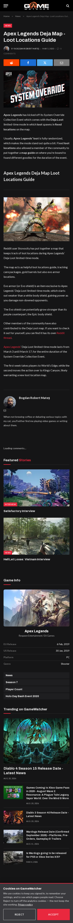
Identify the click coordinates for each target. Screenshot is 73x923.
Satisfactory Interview (19, 511)
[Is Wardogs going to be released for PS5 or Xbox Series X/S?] (13, 858)
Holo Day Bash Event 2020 (22, 696)
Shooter (65, 663)
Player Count (14, 689)
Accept (53, 914)
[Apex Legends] (36, 608)
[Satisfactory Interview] (36, 487)
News (8, 25)
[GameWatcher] (36, 5)
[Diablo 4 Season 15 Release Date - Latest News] (36, 741)
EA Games (49, 635)
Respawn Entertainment (30, 635)
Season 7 (12, 682)
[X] (45, 62)
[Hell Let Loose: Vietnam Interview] (36, 536)
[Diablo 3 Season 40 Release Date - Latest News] (13, 817)
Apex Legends (12, 346)
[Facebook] (28, 62)
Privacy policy (25, 904)
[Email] (61, 62)
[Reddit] (11, 62)
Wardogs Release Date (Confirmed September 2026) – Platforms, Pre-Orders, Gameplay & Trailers (47, 835)
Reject (19, 914)
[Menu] (6, 6)
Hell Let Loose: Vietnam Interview (27, 559)
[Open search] (67, 6)
